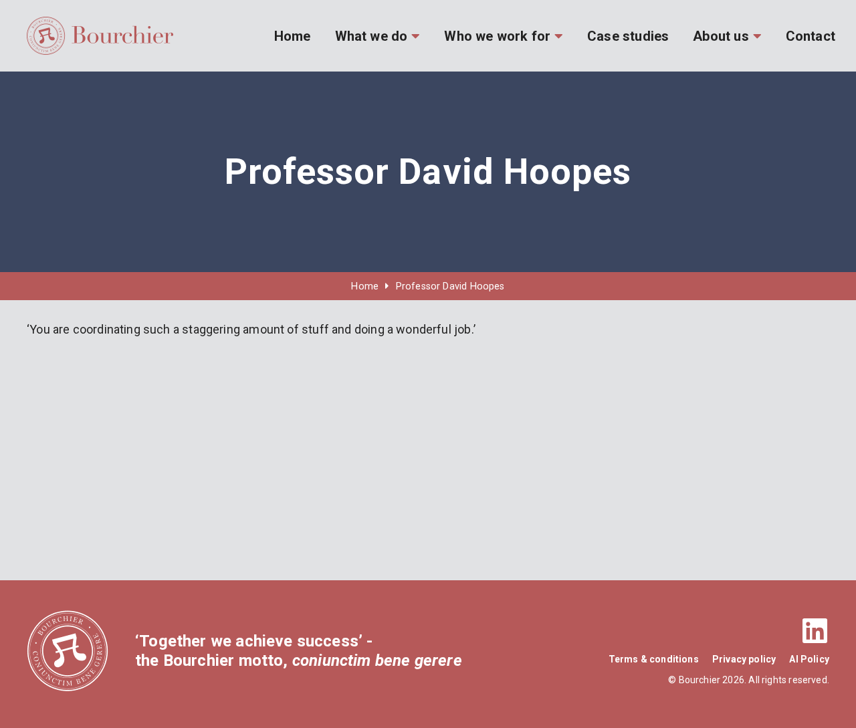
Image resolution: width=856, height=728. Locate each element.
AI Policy (809, 659)
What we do (371, 36)
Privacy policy (744, 659)
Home (292, 36)
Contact (810, 36)
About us (720, 36)
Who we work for (497, 36)
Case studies (628, 36)
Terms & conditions (654, 659)
